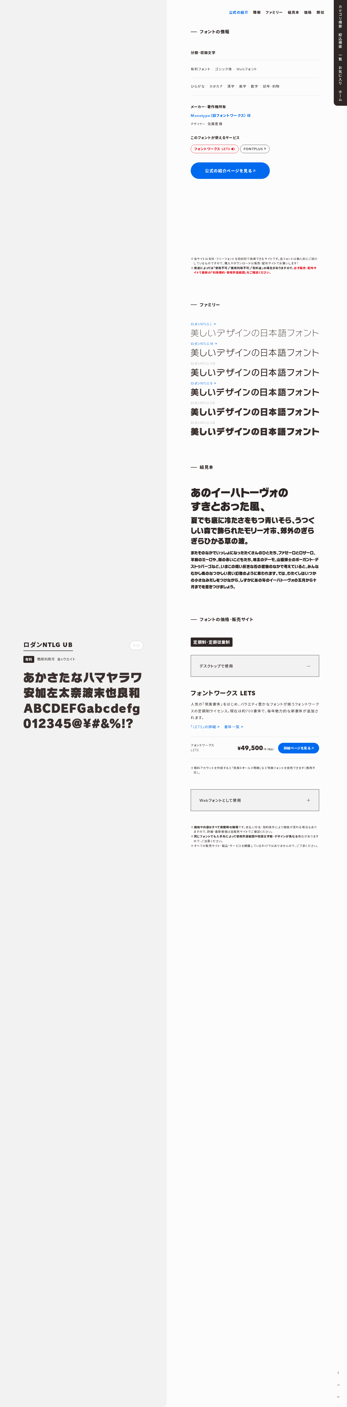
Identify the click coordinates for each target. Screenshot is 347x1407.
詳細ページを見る (297, 748)
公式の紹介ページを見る (228, 171)
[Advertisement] (78, 748)
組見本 (294, 12)
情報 (257, 12)
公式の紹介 (239, 12)
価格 (308, 12)
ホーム (340, 95)
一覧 (340, 57)
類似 (320, 12)
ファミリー (274, 12)
